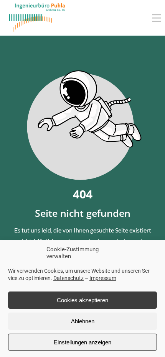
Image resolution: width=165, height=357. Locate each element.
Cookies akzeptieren (82, 300)
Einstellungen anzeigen (82, 342)
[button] (156, 18)
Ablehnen (82, 321)
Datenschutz (68, 278)
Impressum (102, 278)
